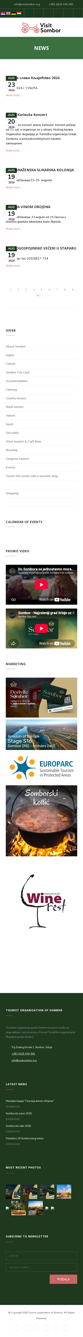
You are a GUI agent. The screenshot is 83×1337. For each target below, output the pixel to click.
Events (10, 467)
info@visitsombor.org (27, 4)
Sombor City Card (17, 372)
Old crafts (12, 433)
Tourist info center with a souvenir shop (32, 476)
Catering (11, 390)
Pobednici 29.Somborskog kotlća (24, 1138)
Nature (10, 415)
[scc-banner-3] (14, 1190)
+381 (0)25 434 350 (61, 4)
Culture (10, 364)
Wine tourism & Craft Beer (24, 441)
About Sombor (16, 346)
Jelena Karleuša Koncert (26, 114)
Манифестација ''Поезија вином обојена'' (30, 1101)
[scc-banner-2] (31, 1190)
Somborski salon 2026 (19, 1113)
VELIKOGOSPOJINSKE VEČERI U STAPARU (41, 248)
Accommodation (17, 381)
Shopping (12, 493)
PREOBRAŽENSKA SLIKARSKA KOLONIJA (40, 170)
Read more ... (14, 95)
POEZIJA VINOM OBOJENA (28, 206)
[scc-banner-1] (48, 1190)
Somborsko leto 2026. (18, 1126)
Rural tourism (15, 407)
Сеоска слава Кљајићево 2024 (32, 77)
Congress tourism (17, 459)
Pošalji (63, 1279)
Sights (10, 355)
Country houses (16, 398)
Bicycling (11, 450)
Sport (9, 424)
